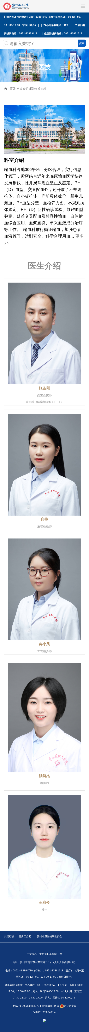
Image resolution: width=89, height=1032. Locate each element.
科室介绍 (23, 88)
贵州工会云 (25, 936)
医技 (33, 88)
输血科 (42, 88)
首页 (12, 88)
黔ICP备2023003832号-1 (27, 1006)
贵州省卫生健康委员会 (49, 936)
